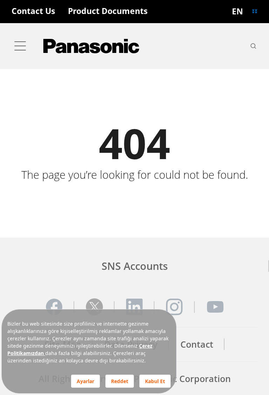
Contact (196, 344)
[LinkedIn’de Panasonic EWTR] (134, 306)
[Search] (253, 46)
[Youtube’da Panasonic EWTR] (214, 306)
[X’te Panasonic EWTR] (94, 306)
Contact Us (33, 11)
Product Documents (107, 11)
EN (237, 11)
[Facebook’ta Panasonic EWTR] (54, 306)
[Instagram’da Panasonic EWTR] (174, 306)
